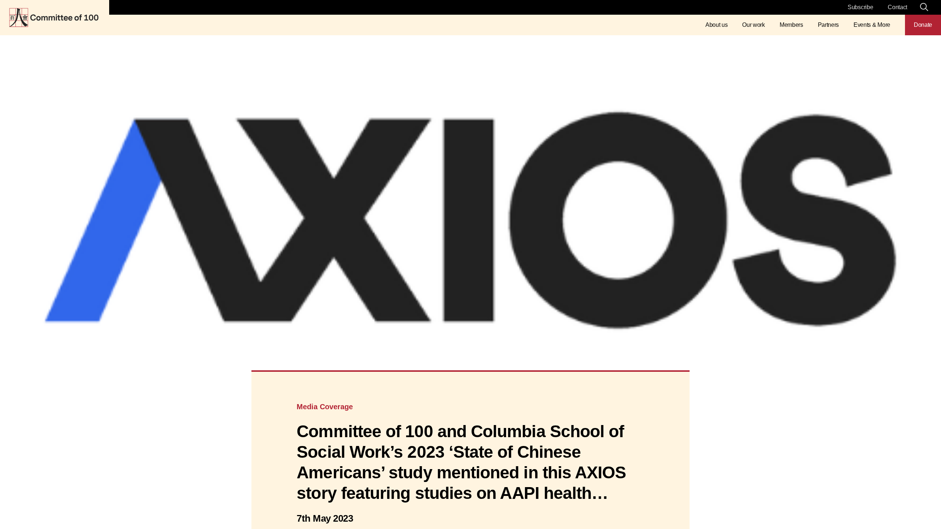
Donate (923, 25)
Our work (753, 25)
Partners (828, 25)
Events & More (872, 25)
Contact (897, 7)
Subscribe (860, 7)
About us (716, 25)
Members (791, 25)
